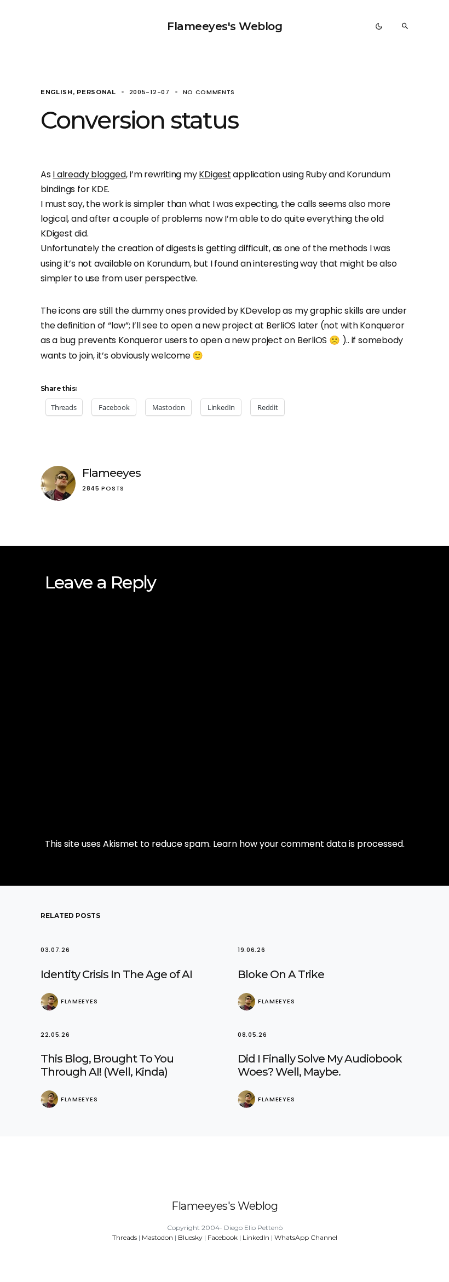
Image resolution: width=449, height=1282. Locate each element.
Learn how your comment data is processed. (309, 844)
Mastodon (157, 1237)
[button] (379, 26)
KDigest (215, 174)
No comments (209, 92)
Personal (96, 92)
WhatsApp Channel (305, 1237)
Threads (124, 1237)
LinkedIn (256, 1237)
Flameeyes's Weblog (224, 26)
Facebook (223, 1237)
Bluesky (190, 1237)
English (57, 92)
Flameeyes (111, 473)
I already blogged (89, 174)
